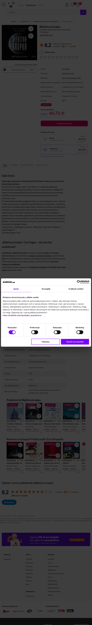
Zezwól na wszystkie (75, 342)
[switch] (34, 332)
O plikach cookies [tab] (76, 289)
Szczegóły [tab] (46, 289)
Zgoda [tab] (16, 289)
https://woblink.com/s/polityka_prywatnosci (22, 315)
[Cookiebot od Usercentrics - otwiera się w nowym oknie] (78, 282)
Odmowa (45, 342)
